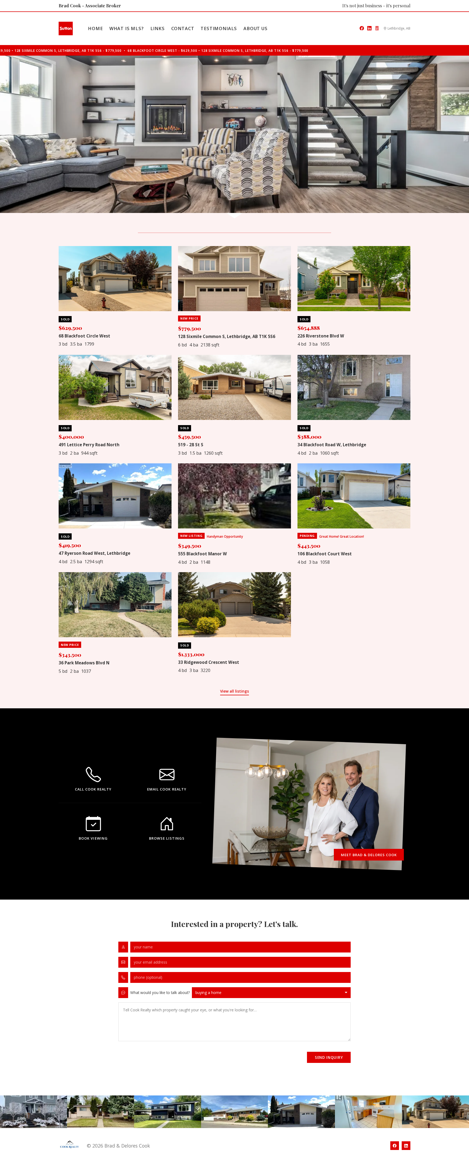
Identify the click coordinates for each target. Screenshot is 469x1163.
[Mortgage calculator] (377, 28)
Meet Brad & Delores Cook (369, 854)
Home (95, 28)
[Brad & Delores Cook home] (66, 28)
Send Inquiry (329, 1057)
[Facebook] (362, 28)
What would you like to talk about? (160, 992)
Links (157, 28)
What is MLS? (126, 28)
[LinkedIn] (369, 28)
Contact (182, 28)
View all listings (234, 691)
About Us (255, 28)
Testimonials (219, 28)
